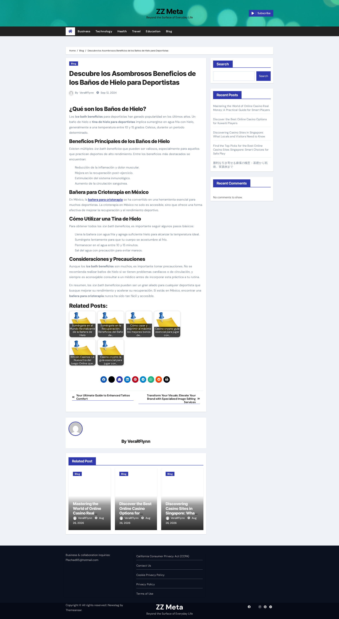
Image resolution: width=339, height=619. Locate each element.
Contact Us (143, 565)
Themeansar (74, 610)
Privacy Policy (145, 584)
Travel (136, 31)
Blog (169, 31)
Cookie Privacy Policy (150, 575)
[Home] (70, 31)
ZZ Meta (169, 11)
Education (153, 31)
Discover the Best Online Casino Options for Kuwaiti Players (135, 510)
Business (84, 31)
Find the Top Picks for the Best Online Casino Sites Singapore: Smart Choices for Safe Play (241, 149)
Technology (104, 31)
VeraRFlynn (87, 92)
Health (122, 31)
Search (223, 64)
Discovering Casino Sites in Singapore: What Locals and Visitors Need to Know (239, 134)
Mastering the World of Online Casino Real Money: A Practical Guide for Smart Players (241, 108)
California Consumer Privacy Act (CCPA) (162, 556)
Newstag (113, 605)
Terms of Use (144, 594)
